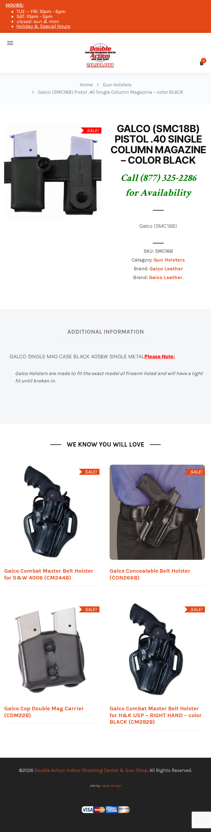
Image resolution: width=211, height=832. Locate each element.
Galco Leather (166, 269)
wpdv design (111, 785)
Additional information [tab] (105, 331)
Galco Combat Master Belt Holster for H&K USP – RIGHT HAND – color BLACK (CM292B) (156, 715)
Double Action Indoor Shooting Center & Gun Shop (91, 770)
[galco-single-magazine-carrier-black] (52, 171)
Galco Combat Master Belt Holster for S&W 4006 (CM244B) (48, 574)
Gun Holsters (169, 260)
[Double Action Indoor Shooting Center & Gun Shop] (105, 43)
